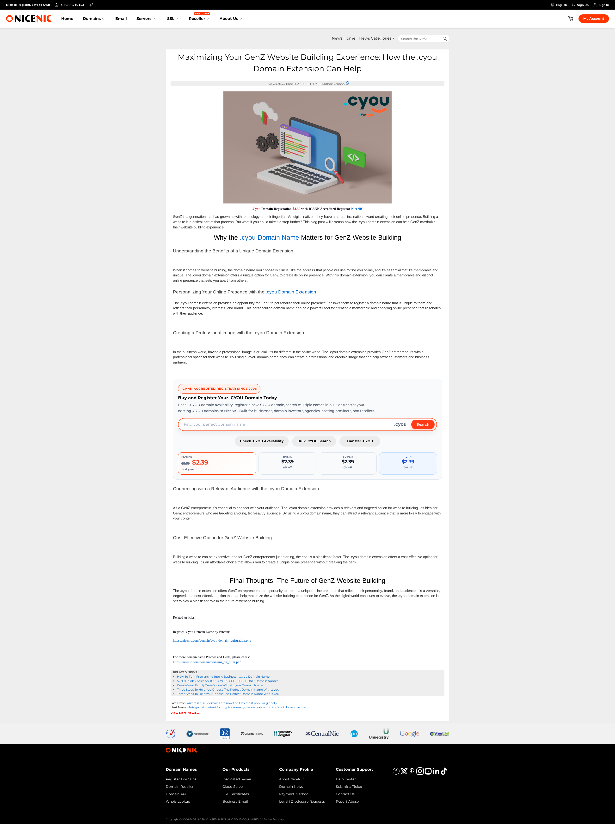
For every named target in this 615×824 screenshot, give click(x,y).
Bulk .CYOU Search (314, 441)
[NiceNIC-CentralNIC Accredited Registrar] (321, 733)
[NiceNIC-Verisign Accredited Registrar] (197, 733)
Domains (92, 18)
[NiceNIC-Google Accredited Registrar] (409, 733)
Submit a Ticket (349, 786)
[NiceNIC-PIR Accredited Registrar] (354, 733)
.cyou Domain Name (269, 237)
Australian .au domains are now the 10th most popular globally (232, 703)
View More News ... (185, 713)
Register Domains (181, 779)
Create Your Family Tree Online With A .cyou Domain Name (220, 685)
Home (67, 18)
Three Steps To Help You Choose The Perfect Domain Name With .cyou (228, 689)
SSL (170, 18)
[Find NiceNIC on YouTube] (428, 773)
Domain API (176, 794)
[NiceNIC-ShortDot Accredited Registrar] (439, 733)
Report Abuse (347, 801)
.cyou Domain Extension (291, 291)
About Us (229, 18)
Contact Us (345, 794)
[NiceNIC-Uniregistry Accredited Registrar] (379, 733)
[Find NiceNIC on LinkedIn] (436, 773)
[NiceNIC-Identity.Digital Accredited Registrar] (283, 733)
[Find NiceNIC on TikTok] (444, 773)
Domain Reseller (180, 786)
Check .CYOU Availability (261, 441)
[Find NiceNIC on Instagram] (420, 773)
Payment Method (293, 794)
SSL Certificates (235, 794)
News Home (344, 38)
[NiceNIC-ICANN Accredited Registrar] (170, 733)
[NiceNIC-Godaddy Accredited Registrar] (252, 733)
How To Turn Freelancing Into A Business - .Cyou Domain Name (223, 676)
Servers (144, 18)
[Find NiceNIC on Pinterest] (412, 773)
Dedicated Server (237, 779)
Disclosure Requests (308, 801)
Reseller (199, 16)
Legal (283, 801)
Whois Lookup (178, 801)
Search (423, 424)
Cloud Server (233, 786)
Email (121, 18)
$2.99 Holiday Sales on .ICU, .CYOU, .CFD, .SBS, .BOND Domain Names (227, 681)
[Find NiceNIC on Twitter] (404, 773)
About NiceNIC (291, 779)
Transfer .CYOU (360, 441)
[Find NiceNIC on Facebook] (396, 773)
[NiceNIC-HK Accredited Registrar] (224, 733)
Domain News (291, 786)
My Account (593, 18)
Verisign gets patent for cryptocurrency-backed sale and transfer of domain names (247, 707)
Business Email (235, 801)
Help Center (346, 779)
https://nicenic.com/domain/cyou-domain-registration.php (212, 640)
